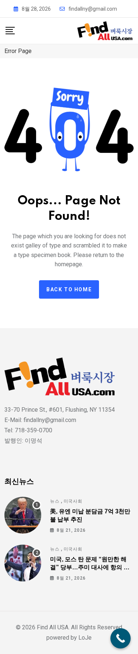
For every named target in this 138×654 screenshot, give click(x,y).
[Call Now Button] (120, 638)
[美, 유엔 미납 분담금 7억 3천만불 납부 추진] (22, 515)
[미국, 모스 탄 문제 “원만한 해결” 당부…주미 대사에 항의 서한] (22, 563)
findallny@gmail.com (92, 9)
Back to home (69, 289)
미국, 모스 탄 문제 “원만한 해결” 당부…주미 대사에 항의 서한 (90, 567)
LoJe (84, 637)
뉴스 (55, 501)
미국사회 (73, 501)
